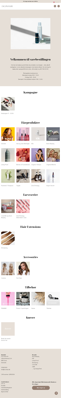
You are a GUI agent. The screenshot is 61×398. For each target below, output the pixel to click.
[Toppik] (23, 176)
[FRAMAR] (8, 299)
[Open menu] (58, 6)
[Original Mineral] (53, 155)
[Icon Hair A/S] (7, 6)
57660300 (4, 367)
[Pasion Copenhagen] (23, 299)
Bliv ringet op (41, 388)
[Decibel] (8, 134)
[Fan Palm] (23, 268)
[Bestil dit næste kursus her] (8, 329)
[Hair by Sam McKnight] (23, 134)
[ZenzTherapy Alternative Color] (23, 206)
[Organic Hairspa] (38, 155)
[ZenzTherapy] (38, 176)
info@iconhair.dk (5, 369)
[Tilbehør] (53, 299)
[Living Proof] (8, 155)
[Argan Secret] (53, 176)
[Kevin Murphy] (53, 134)
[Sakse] (38, 299)
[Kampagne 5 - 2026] (8, 104)
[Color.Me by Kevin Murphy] (8, 206)
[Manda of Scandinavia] (23, 155)
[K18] (38, 134)
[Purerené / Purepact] (8, 176)
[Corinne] (8, 268)
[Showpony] (8, 238)
